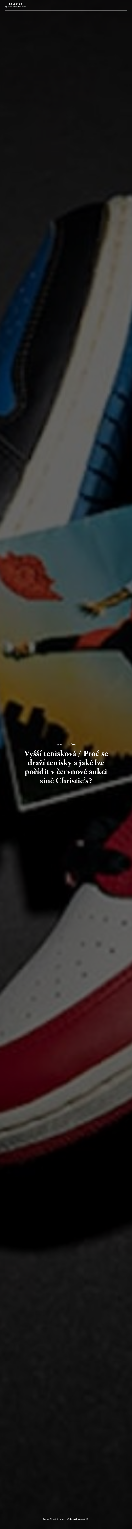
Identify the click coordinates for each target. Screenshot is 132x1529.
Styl (59, 745)
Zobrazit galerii (76, 1519)
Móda (72, 745)
